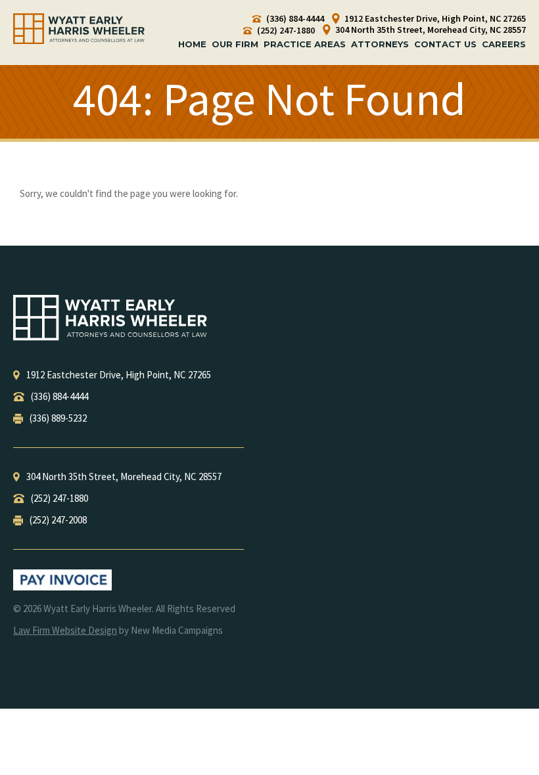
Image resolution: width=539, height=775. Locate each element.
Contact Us (445, 44)
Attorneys (380, 44)
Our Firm (235, 44)
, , (118, 374)
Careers (504, 44)
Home (192, 44)
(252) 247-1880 (285, 30)
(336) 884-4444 (294, 18)
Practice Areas (305, 44)
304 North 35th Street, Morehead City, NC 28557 (429, 29)
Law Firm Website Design (65, 630)
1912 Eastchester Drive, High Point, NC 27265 (434, 18)
